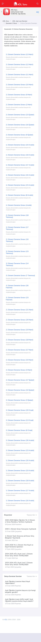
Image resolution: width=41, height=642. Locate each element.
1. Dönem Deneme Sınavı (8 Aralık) (19, 195)
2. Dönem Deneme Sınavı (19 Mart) (19, 330)
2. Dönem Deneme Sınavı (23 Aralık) (20, 450)
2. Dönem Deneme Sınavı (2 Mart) (19, 104)
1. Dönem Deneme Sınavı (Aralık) (19, 205)
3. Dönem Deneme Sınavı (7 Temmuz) (20, 275)
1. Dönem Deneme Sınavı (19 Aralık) (20, 145)
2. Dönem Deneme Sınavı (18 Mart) (19, 340)
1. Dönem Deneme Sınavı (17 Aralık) (20, 165)
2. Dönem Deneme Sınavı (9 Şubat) (19, 135)
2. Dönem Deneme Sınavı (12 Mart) (19, 64)
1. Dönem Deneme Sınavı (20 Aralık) (20, 460)
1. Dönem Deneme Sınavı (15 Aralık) (20, 185)
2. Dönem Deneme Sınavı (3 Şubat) (19, 400)
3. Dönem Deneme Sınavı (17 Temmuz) (17, 228)
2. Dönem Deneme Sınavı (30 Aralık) (20, 440)
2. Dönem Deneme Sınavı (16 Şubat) (20, 125)
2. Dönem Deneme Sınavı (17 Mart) (19, 350)
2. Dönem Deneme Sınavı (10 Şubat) (20, 390)
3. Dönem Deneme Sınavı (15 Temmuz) (17, 252)
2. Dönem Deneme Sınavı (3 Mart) (19, 370)
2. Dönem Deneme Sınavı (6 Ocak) (19, 430)
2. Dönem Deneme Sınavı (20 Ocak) (19, 410)
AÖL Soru (6, 21)
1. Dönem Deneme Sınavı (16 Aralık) (20, 175)
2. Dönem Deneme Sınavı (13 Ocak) (19, 420)
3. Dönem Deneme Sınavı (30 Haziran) (17, 286)
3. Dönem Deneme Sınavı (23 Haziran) (17, 298)
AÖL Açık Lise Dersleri (19, 21)
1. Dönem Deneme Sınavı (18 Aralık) (20, 155)
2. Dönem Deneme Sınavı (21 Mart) (19, 310)
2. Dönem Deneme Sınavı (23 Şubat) (20, 115)
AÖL (5, 620)
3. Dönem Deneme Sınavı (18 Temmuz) (17, 216)
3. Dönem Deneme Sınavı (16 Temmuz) (17, 240)
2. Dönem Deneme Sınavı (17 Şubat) (20, 380)
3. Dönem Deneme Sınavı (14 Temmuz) (17, 264)
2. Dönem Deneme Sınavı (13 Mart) (19, 54)
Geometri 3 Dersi (11, 23)
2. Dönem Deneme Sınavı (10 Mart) (19, 84)
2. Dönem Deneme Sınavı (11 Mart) (19, 74)
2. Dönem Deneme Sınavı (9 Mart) (19, 95)
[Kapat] (1, 11)
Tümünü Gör (31, 515)
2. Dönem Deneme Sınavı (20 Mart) (19, 320)
